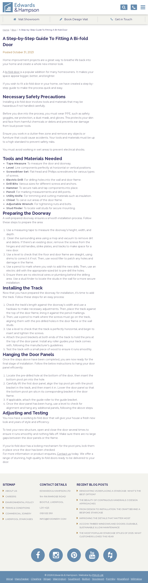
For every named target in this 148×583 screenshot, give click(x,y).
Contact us (64, 453)
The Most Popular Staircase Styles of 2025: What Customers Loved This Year (110, 535)
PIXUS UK (97, 575)
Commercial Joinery (18, 513)
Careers (10, 496)
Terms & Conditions (17, 507)
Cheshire (36, 578)
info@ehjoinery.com (53, 519)
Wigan (47, 578)
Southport (74, 578)
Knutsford (123, 578)
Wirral (9, 578)
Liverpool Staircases (19, 519)
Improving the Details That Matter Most (104, 518)
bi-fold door (12, 72)
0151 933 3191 (46, 513)
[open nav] (143, 6)
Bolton (86, 578)
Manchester (22, 578)
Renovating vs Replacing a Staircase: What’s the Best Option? (110, 492)
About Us (11, 490)
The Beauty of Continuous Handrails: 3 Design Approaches (108, 502)
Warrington (59, 578)
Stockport (98, 578)
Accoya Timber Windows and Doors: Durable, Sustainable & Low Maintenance (108, 525)
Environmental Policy (19, 502)
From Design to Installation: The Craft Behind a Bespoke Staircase (109, 511)
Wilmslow (136, 578)
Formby (110, 578)
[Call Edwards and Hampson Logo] (134, 7)
